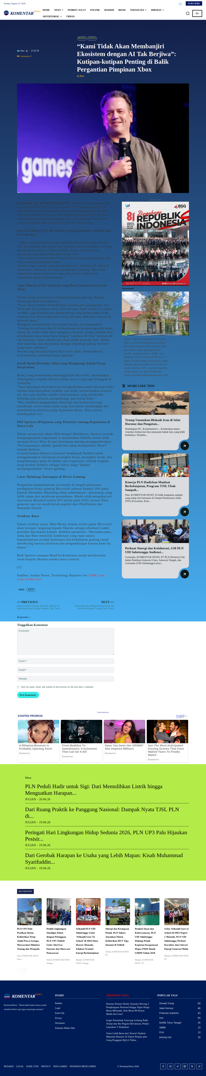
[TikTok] (177, 1066)
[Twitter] (27, 63)
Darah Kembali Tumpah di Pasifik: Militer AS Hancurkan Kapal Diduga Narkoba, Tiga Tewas (38, 607)
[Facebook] (20, 63)
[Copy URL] (50, 63)
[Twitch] (185, 1066)
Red (82, 76)
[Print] (42, 63)
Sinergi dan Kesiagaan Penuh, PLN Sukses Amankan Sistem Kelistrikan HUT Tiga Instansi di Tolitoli (117, 936)
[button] (187, 13)
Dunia (92, 38)
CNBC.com (96, 575)
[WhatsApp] (35, 63)
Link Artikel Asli (29, 579)
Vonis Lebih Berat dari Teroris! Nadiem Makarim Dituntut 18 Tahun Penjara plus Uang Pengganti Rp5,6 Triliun (126, 1036)
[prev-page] (19, 970)
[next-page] (24, 970)
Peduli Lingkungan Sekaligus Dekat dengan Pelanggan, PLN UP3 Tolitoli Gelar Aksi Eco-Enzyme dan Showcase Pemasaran (58, 940)
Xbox (31, 589)
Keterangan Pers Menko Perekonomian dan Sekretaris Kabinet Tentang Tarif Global (94, 607)
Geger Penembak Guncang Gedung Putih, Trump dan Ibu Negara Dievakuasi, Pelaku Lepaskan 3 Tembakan (127, 1023)
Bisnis (82, 38)
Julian (30, 799)
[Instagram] (170, 1066)
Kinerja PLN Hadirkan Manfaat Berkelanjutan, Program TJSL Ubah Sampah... (150, 486)
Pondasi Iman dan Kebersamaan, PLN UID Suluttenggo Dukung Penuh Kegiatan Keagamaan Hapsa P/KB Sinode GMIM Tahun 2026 (146, 940)
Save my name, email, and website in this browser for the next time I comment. (57, 687)
